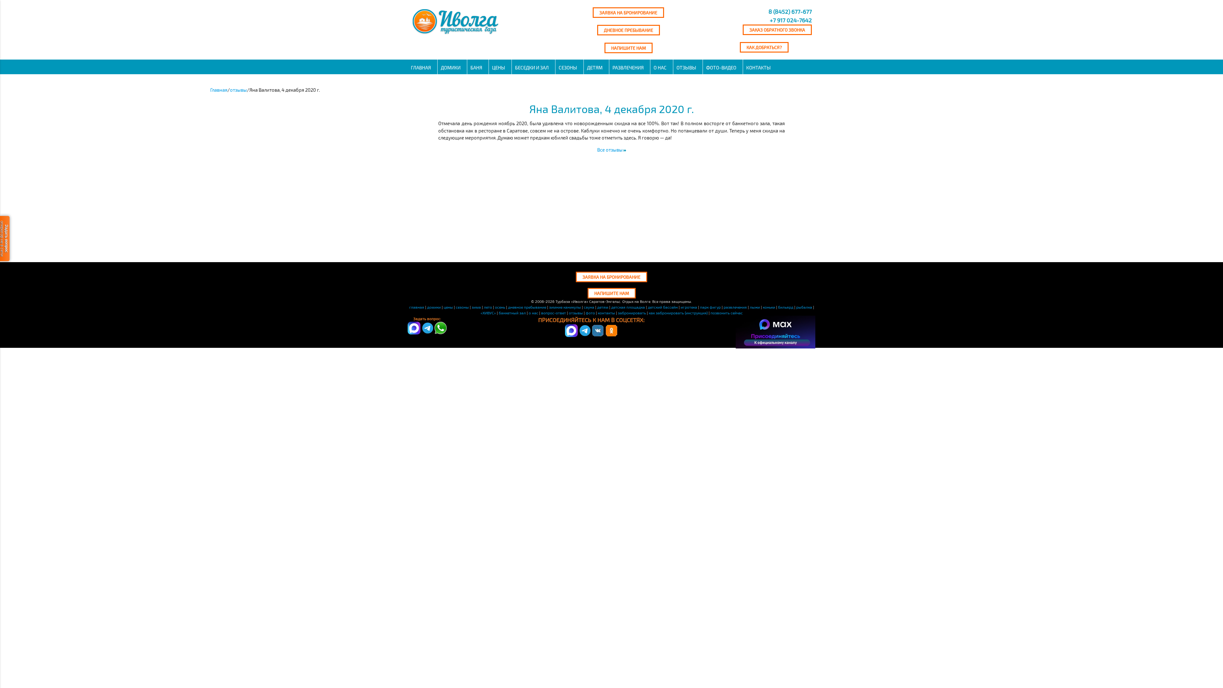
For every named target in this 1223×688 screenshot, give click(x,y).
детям (595, 67)
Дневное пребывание (628, 30)
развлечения (628, 67)
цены (448, 307)
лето (488, 307)
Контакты (758, 67)
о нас (533, 313)
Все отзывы (610, 150)
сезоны (568, 67)
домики (434, 307)
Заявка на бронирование (628, 12)
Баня (476, 67)
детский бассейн (663, 307)
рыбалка (804, 307)
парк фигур (710, 307)
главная (416, 307)
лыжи (755, 307)
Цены (498, 67)
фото (590, 313)
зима (476, 307)
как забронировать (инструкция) (678, 313)
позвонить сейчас (727, 313)
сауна (589, 307)
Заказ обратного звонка (777, 29)
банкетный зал (512, 313)
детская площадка (628, 307)
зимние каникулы (565, 307)
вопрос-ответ (553, 313)
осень (500, 307)
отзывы (686, 67)
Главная (421, 67)
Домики (451, 67)
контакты (606, 313)
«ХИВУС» (488, 313)
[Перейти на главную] (456, 34)
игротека (689, 307)
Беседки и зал (532, 67)
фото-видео (721, 67)
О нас (660, 67)
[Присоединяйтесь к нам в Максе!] (571, 335)
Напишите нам (628, 48)
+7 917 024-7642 (791, 20)
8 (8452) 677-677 (789, 11)
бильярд (785, 307)
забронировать (632, 313)
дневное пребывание (527, 307)
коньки (769, 307)
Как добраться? (764, 47)
